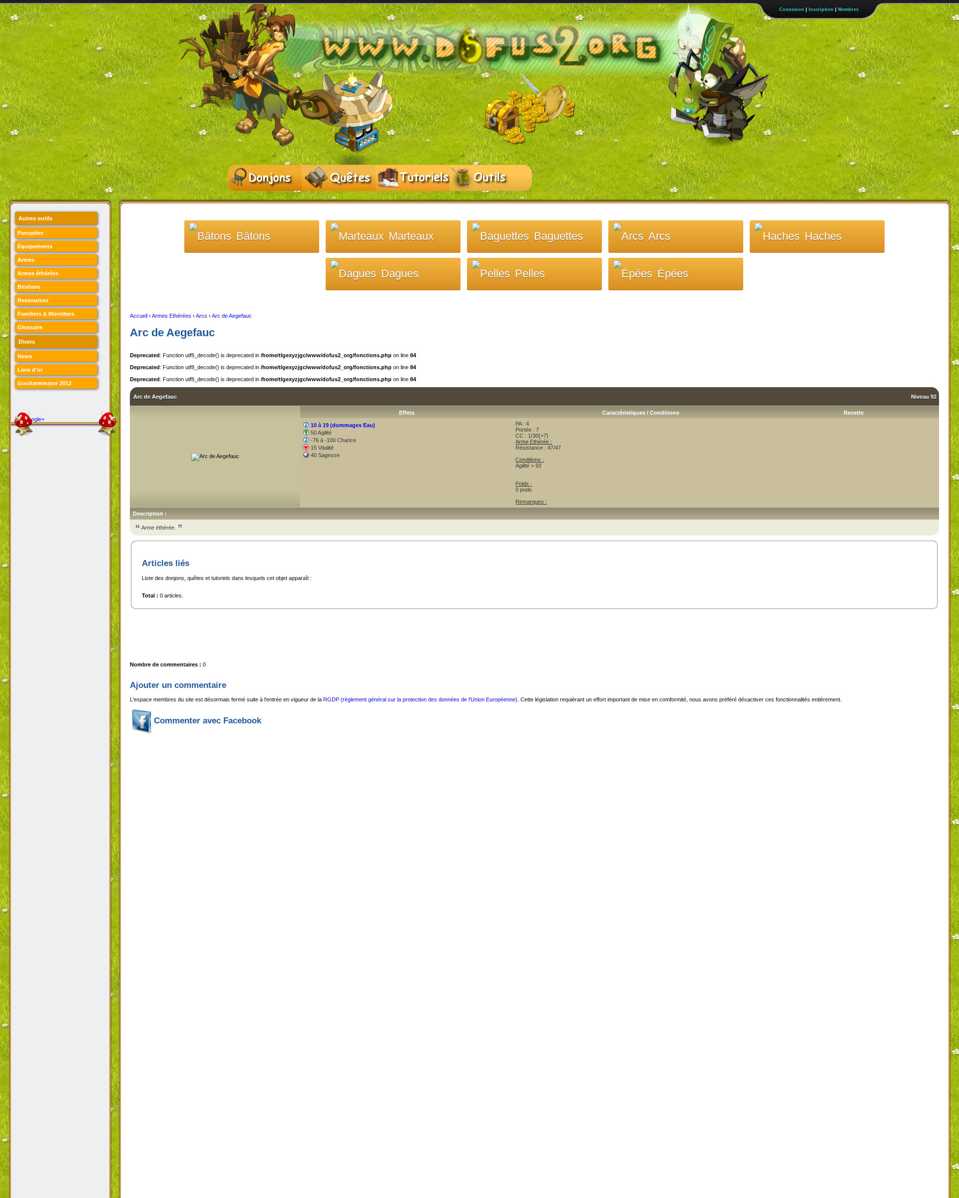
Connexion (791, 9)
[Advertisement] (311, 631)
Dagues (400, 273)
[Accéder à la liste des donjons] (265, 178)
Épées (672, 273)
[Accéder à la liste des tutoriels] (413, 178)
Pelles (530, 273)
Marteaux (411, 236)
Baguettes (558, 236)
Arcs (659, 236)
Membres (848, 9)
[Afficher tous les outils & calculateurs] (486, 178)
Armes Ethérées (171, 316)
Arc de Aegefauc (232, 316)
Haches (823, 236)
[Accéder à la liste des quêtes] (339, 178)
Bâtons (253, 236)
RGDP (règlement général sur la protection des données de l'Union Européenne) (420, 699)
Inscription (821, 9)
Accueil (138, 316)
